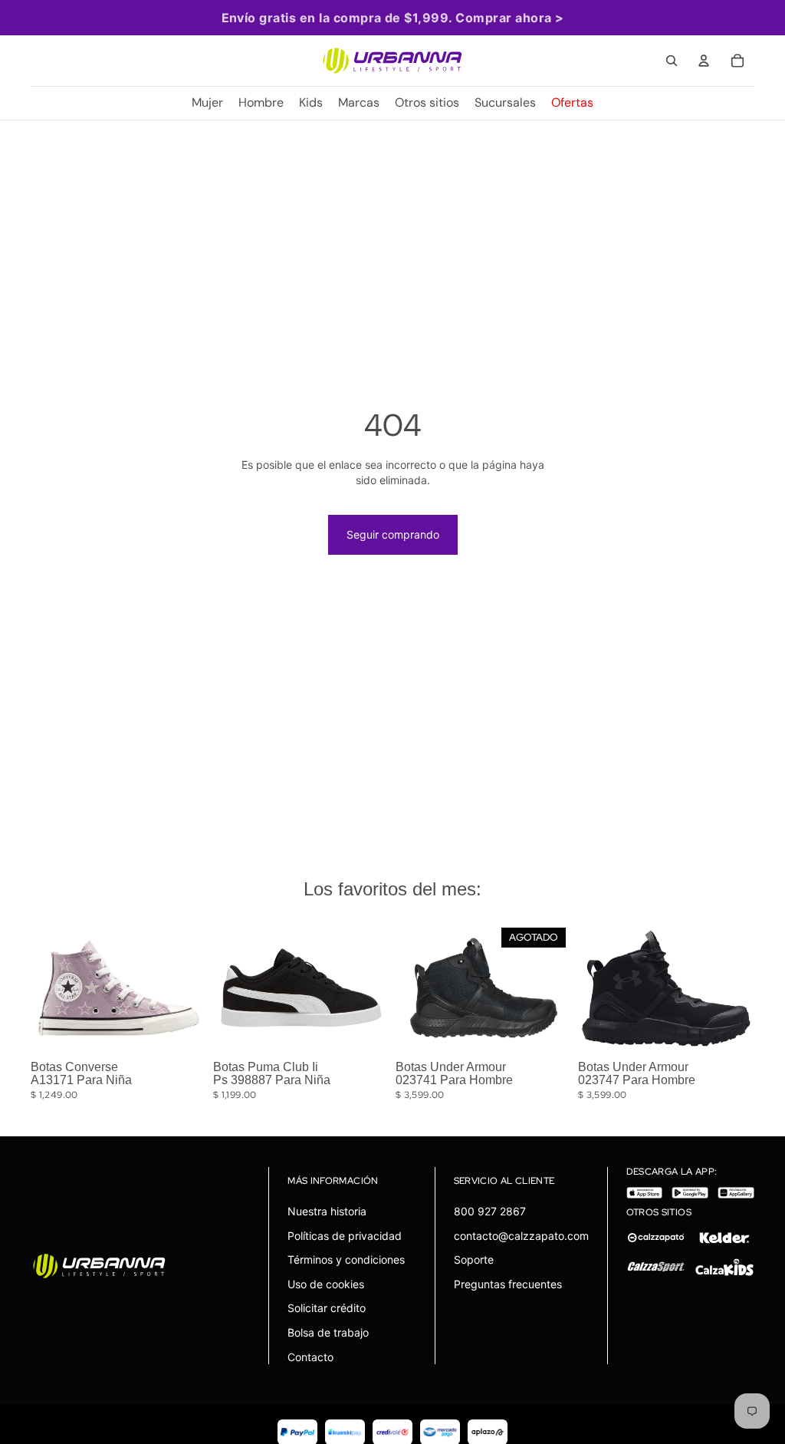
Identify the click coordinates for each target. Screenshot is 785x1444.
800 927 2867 (490, 1211)
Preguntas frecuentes (508, 1284)
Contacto (310, 1356)
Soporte (474, 1259)
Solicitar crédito (326, 1307)
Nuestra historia (326, 1211)
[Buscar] (671, 60)
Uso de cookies (325, 1284)
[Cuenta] (704, 60)
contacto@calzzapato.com (521, 1235)
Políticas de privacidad (344, 1235)
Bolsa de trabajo (328, 1332)
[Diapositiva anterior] (47, 987)
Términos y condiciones (346, 1259)
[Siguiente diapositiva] (190, 987)
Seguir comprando (393, 534)
